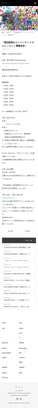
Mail (20, 373)
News (21, 328)
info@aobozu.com (8, 198)
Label (4, 357)
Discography (6, 353)
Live (20, 333)
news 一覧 (28, 240)
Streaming (22, 348)
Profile (4, 348)
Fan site (5, 377)
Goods (4, 373)
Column (22, 357)
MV (20, 353)
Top (3, 328)
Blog (20, 362)
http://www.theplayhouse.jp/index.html (15, 63)
